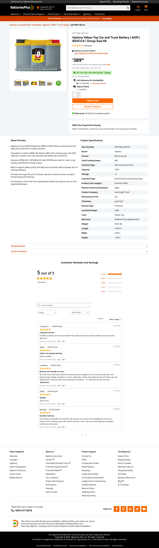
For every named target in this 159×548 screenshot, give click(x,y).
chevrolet (36, 25)
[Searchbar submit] (128, 7)
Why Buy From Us (125, 466)
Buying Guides (124, 459)
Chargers (14, 459)
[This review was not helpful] (63, 341)
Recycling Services (121, 1)
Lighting (13, 463)
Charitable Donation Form (57, 463)
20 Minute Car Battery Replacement (26, 1)
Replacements (16, 477)
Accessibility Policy (44, 546)
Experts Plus (104, 1)
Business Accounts (140, 1)
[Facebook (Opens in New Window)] (117, 509)
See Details (107, 18)
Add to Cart (93, 100)
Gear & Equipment (18, 466)
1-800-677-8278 (23, 510)
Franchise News (53, 470)
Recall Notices (88, 466)
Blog (120, 481)
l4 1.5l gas (64, 25)
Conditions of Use (60, 546)
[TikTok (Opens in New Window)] (137, 509)
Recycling (86, 470)
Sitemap (49, 488)
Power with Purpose (55, 481)
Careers (49, 459)
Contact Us (86, 456)
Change (107, 73)
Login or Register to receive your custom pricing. (91, 53)
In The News (123, 484)
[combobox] (47, 312)
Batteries (14, 456)
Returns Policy (88, 488)
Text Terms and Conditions (99, 546)
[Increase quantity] (78, 94)
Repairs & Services (18, 470)
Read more (44, 382)
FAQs (84, 459)
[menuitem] (16, 14)
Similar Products (92, 106)
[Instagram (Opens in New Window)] (123, 509)
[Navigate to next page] (86, 435)
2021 (54, 25)
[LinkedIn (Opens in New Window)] (130, 509)
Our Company (52, 477)
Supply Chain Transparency (94, 481)
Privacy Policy (117, 546)
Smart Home (15, 474)
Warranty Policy (89, 495)
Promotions (51, 484)
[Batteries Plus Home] (22, 7)
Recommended (18, 246)
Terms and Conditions (78, 546)
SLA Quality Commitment (93, 477)
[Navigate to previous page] (73, 435)
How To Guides (124, 463)
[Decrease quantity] (78, 95)
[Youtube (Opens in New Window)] (144, 509)
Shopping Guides (125, 470)
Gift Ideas (122, 474)
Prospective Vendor (90, 463)
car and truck (24, 25)
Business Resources (126, 477)
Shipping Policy (88, 492)
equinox (46, 25)
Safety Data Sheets (90, 474)
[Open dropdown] (109, 64)
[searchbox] (65, 305)
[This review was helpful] (59, 341)
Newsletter (50, 474)
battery (13, 25)
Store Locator (52, 492)
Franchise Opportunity (56, 466)
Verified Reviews (89, 484)
